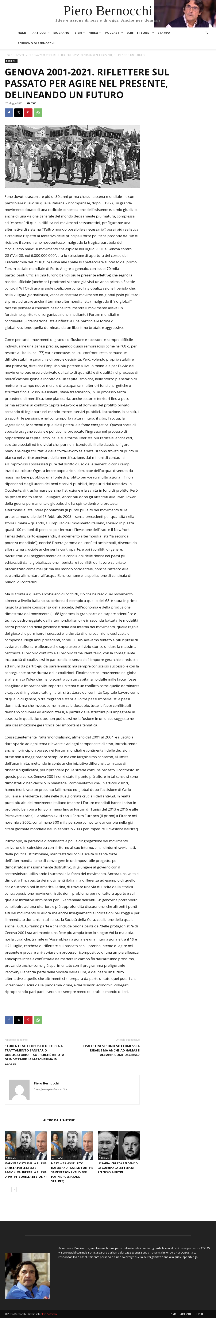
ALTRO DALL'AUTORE (59, 1120)
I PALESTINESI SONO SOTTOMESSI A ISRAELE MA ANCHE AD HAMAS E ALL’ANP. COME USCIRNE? (111, 1050)
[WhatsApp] (38, 112)
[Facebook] (9, 112)
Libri (78, 33)
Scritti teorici (138, 33)
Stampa (164, 33)
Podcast (112, 33)
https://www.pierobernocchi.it (50, 1089)
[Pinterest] (28, 112)
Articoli (39, 33)
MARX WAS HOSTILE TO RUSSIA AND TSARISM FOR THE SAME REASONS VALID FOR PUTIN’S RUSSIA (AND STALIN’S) (72, 1172)
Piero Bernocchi (46, 1083)
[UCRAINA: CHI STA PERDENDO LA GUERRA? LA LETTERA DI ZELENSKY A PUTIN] (119, 1145)
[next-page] (14, 1189)
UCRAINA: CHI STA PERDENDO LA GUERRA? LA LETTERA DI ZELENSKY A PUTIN (118, 1167)
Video (93, 33)
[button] (206, 33)
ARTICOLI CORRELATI (22, 1120)
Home (22, 33)
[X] (18, 112)
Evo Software (50, 1314)
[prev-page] (7, 1189)
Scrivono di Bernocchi (36, 43)
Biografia (61, 33)
